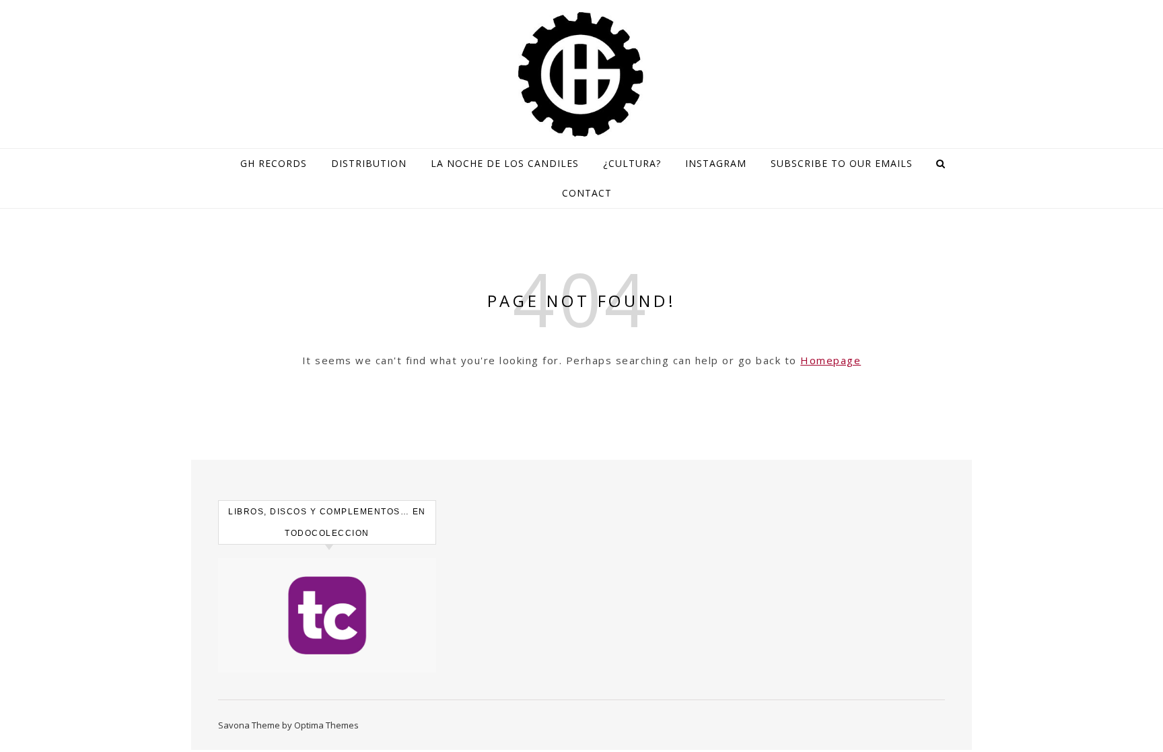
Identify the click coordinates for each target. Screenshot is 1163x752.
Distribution (369, 163)
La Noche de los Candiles (505, 163)
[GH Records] (581, 74)
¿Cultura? (632, 163)
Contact (587, 192)
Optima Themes (326, 725)
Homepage (830, 360)
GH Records (273, 163)
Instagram (715, 163)
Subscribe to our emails (842, 163)
